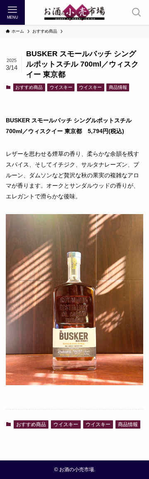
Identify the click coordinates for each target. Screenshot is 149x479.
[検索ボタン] (136, 12)
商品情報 (118, 87)
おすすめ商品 (29, 87)
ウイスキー (61, 87)
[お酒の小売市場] (74, 12)
